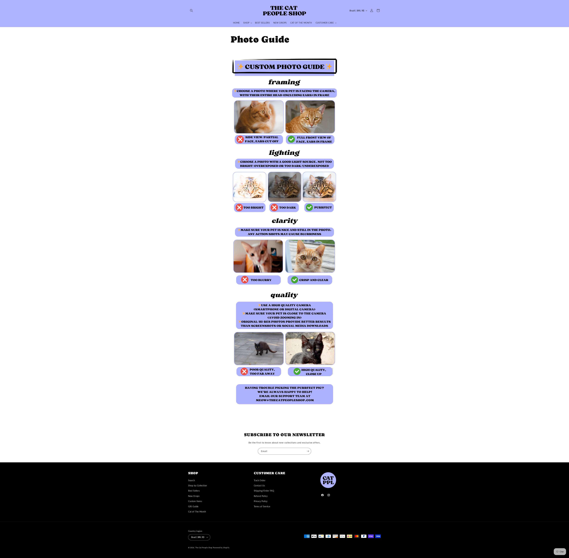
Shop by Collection (197, 485)
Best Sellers (194, 490)
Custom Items (195, 501)
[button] (191, 10)
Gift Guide (193, 506)
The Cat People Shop (203, 548)
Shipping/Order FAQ (264, 490)
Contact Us (259, 485)
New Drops (193, 496)
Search (191, 480)
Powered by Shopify (221, 548)
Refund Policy (261, 496)
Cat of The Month (197, 511)
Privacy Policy (260, 501)
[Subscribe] (308, 451)
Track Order (260, 480)
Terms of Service (262, 506)
